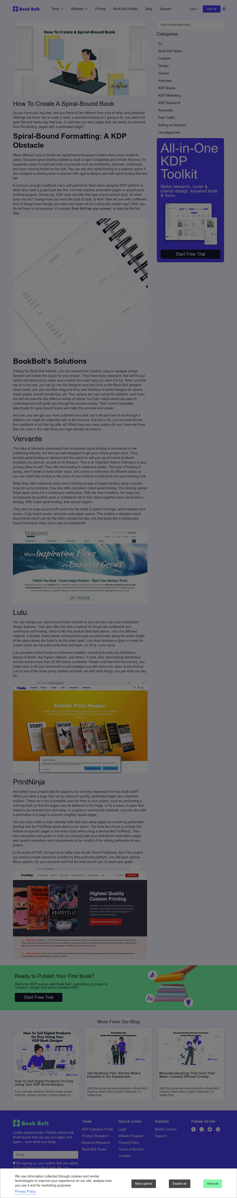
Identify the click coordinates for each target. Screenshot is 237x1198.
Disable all (180, 1184)
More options (143, 1184)
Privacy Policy (25, 1191)
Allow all (212, 1184)
